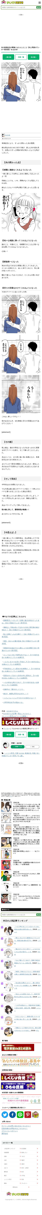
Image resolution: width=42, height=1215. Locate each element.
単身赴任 (28, 753)
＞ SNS (32, 747)
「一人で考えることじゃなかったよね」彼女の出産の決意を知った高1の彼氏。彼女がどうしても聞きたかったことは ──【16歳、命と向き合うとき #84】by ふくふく (26, 807)
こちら (10, 796)
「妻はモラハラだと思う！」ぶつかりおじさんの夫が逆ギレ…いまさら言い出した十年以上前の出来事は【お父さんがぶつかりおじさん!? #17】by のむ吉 (26, 818)
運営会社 (5, 1134)
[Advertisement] (21, 28)
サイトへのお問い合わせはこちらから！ (16, 1126)
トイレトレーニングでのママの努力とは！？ (19, 698)
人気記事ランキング (9, 1148)
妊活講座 (23, 1148)
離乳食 (6, 1171)
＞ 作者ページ (17, 746)
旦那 (16, 753)
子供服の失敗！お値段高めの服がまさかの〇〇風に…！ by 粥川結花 (26, 863)
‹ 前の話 (8, 57)
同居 (33, 753)
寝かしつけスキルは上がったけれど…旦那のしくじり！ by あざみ (26, 875)
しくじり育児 (9, 753)
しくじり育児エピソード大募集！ (15, 716)
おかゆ (7, 135)
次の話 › (33, 57)
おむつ (6, 1168)
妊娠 (5, 1156)
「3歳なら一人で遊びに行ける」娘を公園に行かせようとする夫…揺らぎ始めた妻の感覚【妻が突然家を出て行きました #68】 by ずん (26, 843)
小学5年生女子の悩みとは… (13, 702)
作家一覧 (21, 57)
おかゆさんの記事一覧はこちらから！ (17, 714)
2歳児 (22, 1164)
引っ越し (20, 756)
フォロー (6, 729)
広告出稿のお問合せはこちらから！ (15, 1128)
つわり (23, 1156)
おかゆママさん (12, 711)
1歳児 (5, 1164)
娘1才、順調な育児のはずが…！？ (15, 694)
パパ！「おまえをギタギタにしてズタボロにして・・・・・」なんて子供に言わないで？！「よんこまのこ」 (26, 898)
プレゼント (24, 1183)
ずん (37, 1030)
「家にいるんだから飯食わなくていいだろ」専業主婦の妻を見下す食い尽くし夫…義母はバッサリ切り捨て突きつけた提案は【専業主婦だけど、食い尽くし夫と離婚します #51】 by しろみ (26, 830)
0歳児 (22, 1160)
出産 (5, 1160)
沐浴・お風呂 (25, 1168)
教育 (5, 1175)
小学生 (23, 1175)
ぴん (39, 974)
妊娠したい (24, 1152)
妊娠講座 (6, 1152)
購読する (6, 909)
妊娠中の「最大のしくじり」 (14, 689)
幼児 (22, 1171)
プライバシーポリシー (10, 1131)
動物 (5, 1183)
